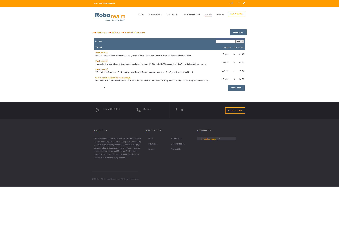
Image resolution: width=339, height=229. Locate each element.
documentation (191, 14)
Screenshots (176, 138)
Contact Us (176, 149)
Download (152, 144)
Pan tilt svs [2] (101, 52)
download (172, 14)
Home (150, 138)
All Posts (115, 32)
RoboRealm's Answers (134, 32)
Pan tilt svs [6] (101, 61)
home (141, 14)
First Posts (101, 32)
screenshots (155, 14)
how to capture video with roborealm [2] (112, 77)
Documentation (178, 144)
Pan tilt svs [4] (101, 69)
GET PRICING (236, 14)
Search (220, 14)
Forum (208, 14)
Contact (147, 109)
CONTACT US (235, 110)
